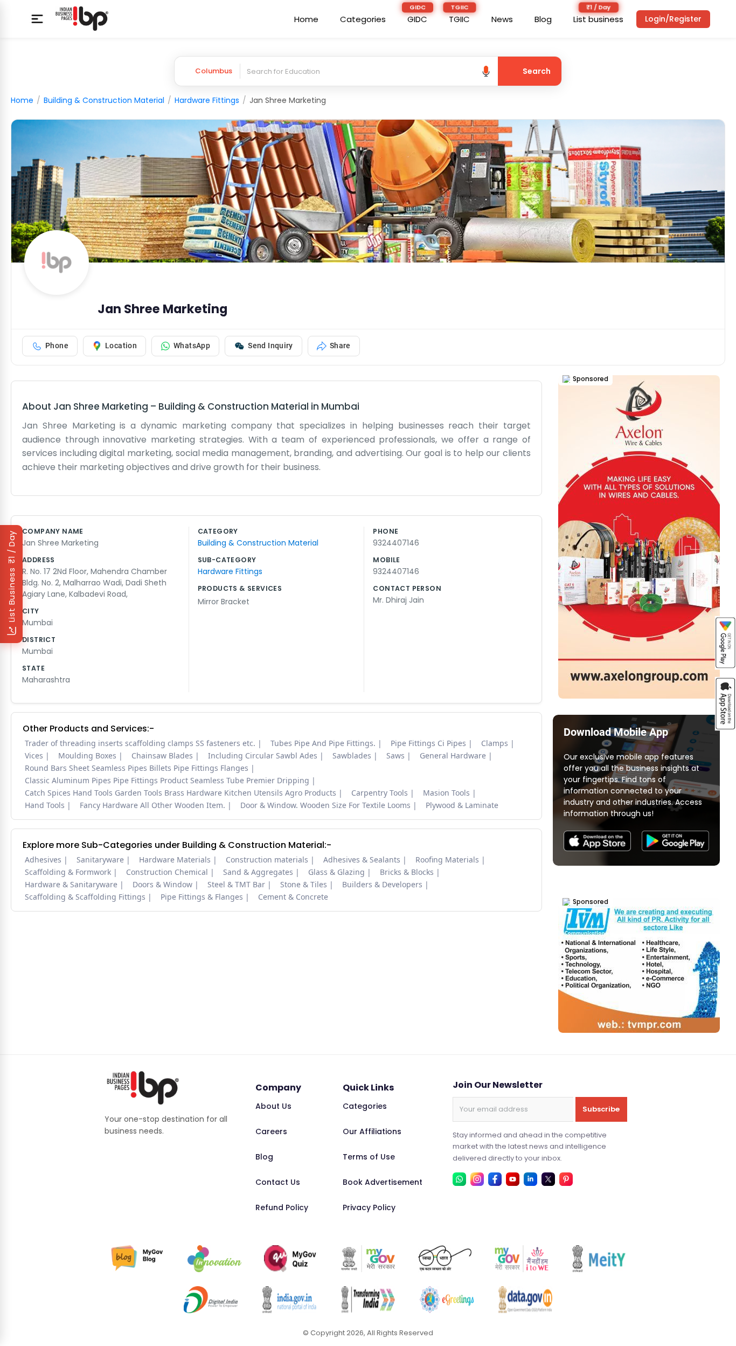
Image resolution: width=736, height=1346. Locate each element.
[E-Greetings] (447, 1299)
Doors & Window (162, 884)
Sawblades (351, 755)
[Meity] (599, 1259)
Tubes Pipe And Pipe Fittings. (323, 743)
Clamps (494, 743)
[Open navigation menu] (37, 19)
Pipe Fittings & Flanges (202, 897)
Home (306, 19)
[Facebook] (495, 1179)
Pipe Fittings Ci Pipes (428, 743)
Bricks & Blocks (407, 872)
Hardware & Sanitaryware (71, 884)
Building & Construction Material (104, 100)
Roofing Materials (447, 859)
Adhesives (43, 859)
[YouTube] (512, 1179)
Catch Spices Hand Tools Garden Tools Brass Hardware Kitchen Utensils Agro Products (180, 793)
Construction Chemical (167, 872)
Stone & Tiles (303, 884)
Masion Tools (446, 793)
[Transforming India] (368, 1299)
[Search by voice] (486, 71)
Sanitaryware (100, 859)
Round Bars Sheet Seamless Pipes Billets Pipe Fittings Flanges (136, 768)
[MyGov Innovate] (214, 1259)
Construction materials (267, 859)
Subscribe (601, 1109)
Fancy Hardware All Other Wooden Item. (152, 805)
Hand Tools (45, 805)
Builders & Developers (382, 884)
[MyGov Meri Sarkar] (368, 1259)
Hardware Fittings (207, 100)
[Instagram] (477, 1179)
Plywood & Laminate (462, 805)
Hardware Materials (175, 859)
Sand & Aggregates (258, 872)
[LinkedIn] (530, 1179)
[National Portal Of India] (289, 1299)
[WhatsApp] (459, 1179)
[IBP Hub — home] (82, 18)
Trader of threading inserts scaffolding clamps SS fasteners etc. (140, 743)
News (502, 19)
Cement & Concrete (293, 897)
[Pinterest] (566, 1179)
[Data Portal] (525, 1299)
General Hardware (453, 755)
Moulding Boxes (87, 755)
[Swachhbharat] (445, 1259)
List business (598, 19)
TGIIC (459, 19)
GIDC (417, 19)
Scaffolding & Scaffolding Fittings (85, 897)
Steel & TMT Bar (236, 884)
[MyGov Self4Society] (521, 1259)
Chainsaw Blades (162, 755)
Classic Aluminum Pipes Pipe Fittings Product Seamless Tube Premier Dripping (167, 780)
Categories (363, 19)
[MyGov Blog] (137, 1259)
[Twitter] (548, 1179)
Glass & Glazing (336, 872)
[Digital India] (211, 1299)
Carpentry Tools (379, 793)
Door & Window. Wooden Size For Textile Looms (325, 805)
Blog (543, 19)
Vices (34, 755)
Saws (395, 755)
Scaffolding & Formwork (68, 872)
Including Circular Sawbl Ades (262, 755)
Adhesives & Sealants (361, 859)
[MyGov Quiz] (291, 1259)
